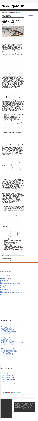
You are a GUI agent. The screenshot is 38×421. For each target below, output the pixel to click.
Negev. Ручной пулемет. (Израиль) (7, 388)
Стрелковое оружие (18, 283)
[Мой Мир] (5, 12)
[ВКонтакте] (2, 12)
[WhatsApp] (18, 12)
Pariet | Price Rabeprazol (4, 280)
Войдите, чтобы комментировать (8, 258)
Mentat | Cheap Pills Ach (4, 289)
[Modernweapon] (13, 6)
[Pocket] (13, 12)
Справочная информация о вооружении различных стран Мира (9, 283)
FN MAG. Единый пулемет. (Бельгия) (7, 375)
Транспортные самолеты (6, 294)
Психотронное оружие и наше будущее (6, 291)
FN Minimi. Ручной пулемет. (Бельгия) (7, 377)
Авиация (3, 294)
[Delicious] (7, 12)
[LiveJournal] (11, 12)
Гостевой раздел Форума (4, 285)
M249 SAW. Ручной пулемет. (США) (7, 383)
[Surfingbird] (14, 12)
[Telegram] (20, 12)
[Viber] (16, 12)
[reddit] (9, 12)
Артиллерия (3, 281)
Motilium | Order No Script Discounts (6, 278)
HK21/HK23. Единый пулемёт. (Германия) (8, 381)
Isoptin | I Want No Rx (4, 282)
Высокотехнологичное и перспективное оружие (21, 292)
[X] (6, 12)
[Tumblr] (15, 12)
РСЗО (5, 281)
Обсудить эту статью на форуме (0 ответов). (9, 260)
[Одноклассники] (3, 12)
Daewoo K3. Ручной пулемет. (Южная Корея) (8, 373)
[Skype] (19, 12)
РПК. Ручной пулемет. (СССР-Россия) (10, 21)
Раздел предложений (9, 285)
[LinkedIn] (10, 12)
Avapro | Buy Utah (3, 287)
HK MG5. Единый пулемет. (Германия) (7, 379)
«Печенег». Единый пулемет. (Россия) (7, 371)
